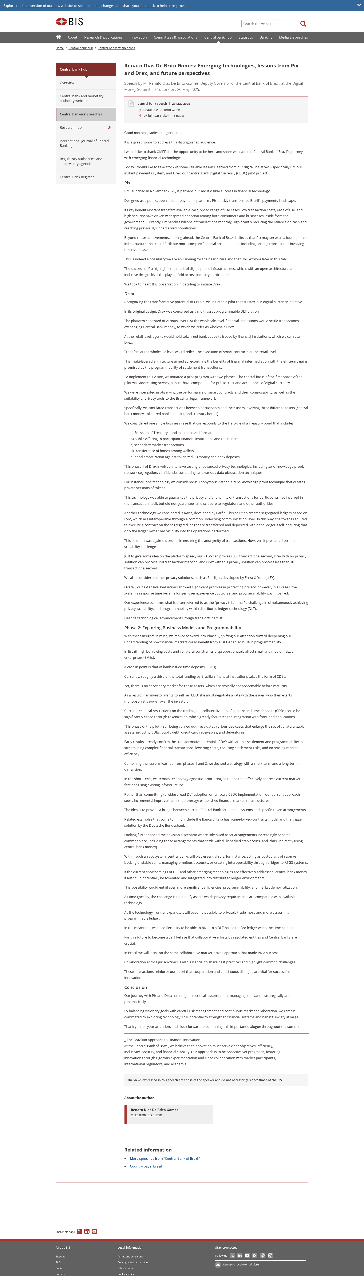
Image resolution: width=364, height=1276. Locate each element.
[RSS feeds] (255, 1255)
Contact (60, 1268)
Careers (60, 1274)
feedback (148, 5)
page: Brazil (146, 1166)
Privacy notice (126, 1268)
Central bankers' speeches (116, 48)
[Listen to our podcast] (262, 1255)
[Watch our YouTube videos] (247, 1255)
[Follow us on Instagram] (270, 1255)
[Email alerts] (218, 1265)
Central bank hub (80, 48)
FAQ (58, 1262)
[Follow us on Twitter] (232, 1255)
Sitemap (60, 1256)
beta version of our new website (47, 5)
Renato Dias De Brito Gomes (161, 110)
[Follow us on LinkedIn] (240, 1255)
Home (60, 48)
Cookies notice (126, 1274)
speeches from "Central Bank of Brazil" (165, 1158)
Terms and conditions (130, 1256)
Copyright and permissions (133, 1262)
